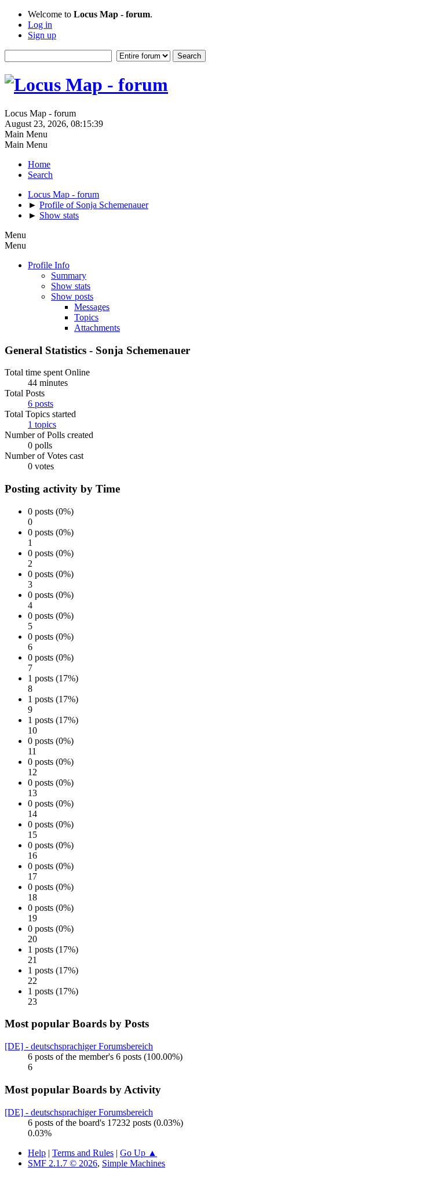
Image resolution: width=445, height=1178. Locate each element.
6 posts (40, 404)
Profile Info (49, 265)
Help (37, 1153)
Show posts (72, 296)
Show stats (70, 286)
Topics (86, 317)
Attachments (97, 328)
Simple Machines (133, 1163)
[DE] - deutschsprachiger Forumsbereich (79, 1046)
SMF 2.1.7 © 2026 (62, 1163)
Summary (68, 275)
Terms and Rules (83, 1153)
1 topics (42, 424)
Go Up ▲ (138, 1153)
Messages (92, 307)
